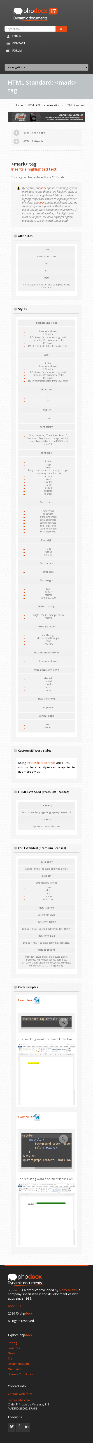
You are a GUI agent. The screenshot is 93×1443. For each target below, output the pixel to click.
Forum (17, 50)
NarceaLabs (68, 1290)
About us (14, 1306)
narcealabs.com (19, 1400)
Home (19, 105)
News (12, 1353)
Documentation (18, 1364)
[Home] (27, 1280)
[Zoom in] (63, 1022)
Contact (18, 43)
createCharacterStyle (41, 763)
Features (14, 1348)
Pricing (12, 1343)
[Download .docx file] (37, 1000)
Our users (15, 1369)
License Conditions (21, 1374)
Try (10, 1358)
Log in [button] (16, 36)
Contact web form (20, 1394)
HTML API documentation (44, 105)
